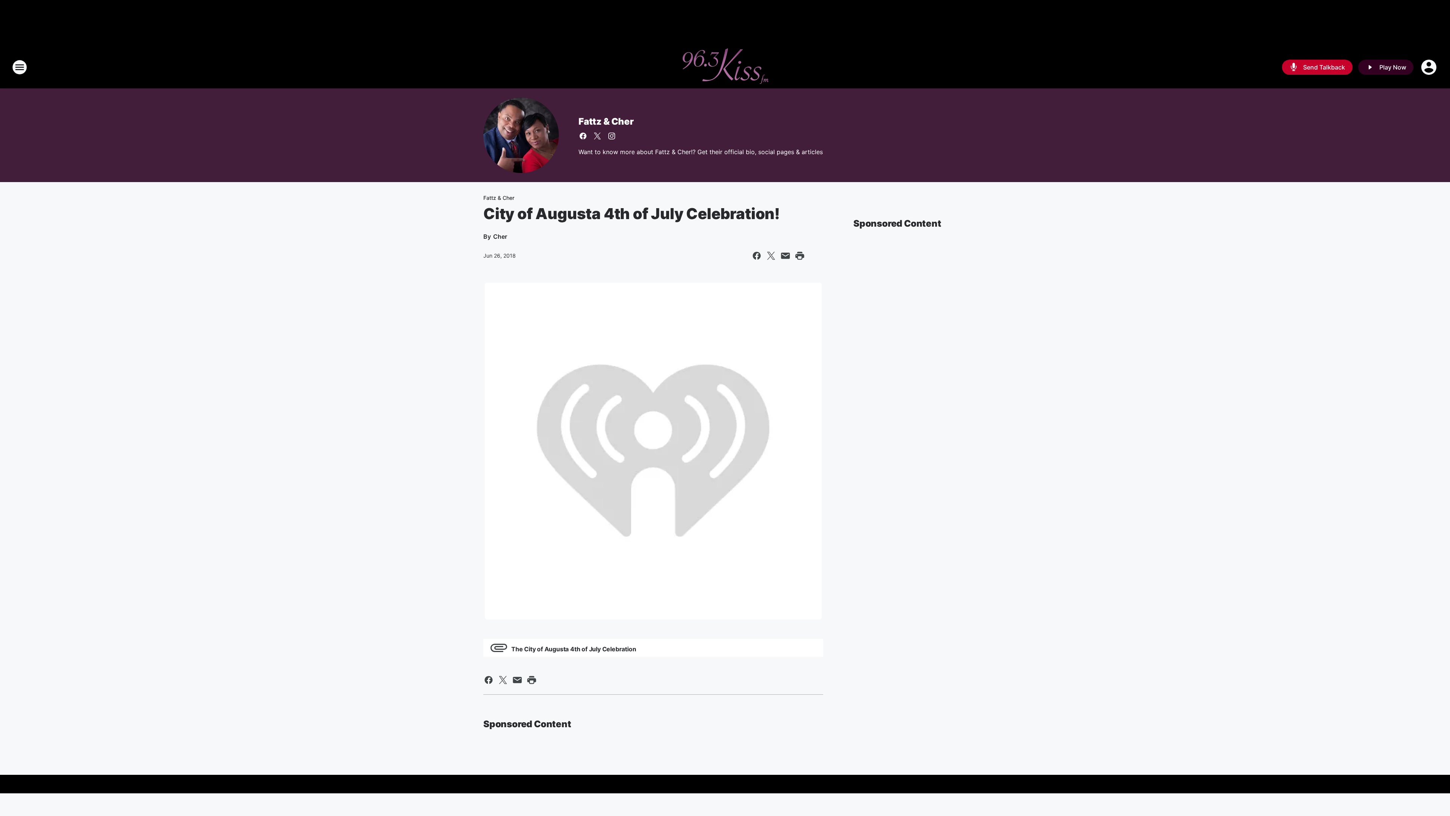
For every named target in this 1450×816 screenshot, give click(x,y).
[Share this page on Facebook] (756, 255)
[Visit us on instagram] (611, 136)
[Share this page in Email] (785, 255)
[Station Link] (725, 67)
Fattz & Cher (606, 121)
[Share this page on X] (771, 255)
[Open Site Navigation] (19, 67)
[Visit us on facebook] (583, 136)
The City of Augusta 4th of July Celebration (573, 649)
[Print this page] (799, 255)
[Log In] (1429, 67)
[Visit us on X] (597, 136)
